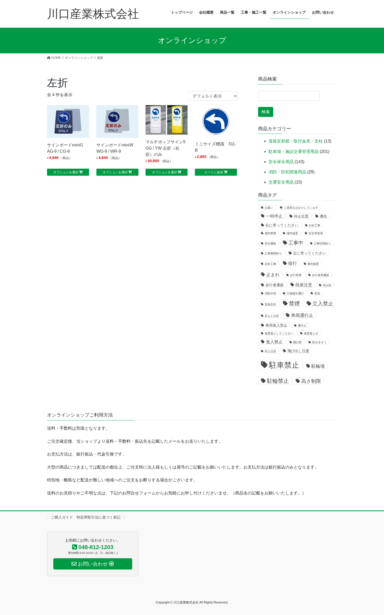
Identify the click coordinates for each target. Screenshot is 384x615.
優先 (323, 216)
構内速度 (313, 263)
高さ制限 (311, 381)
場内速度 (292, 233)
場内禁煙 (270, 233)
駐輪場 (318, 366)
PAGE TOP (370, 591)
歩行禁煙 (295, 275)
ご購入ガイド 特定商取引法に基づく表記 (85, 517)
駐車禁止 (284, 365)
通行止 (302, 325)
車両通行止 (302, 315)
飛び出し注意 (298, 351)
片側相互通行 (295, 293)
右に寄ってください (281, 225)
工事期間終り (273, 253)
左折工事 (270, 263)
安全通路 (270, 243)
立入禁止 (322, 303)
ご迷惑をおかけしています (301, 207)
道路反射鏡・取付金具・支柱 (296, 141)
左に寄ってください (309, 253)
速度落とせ (311, 333)
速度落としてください (279, 333)
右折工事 (314, 225)
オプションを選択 (65, 172)
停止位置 (301, 216)
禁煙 (294, 303)
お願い (269, 207)
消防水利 (270, 293)
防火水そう (319, 342)
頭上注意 (270, 351)
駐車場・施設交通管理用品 (294, 151)
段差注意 (303, 285)
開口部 (297, 342)
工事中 (295, 243)
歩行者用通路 (320, 275)
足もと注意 (272, 315)
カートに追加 (213, 172)
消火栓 (327, 285)
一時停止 (274, 216)
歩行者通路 (274, 285)
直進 (317, 293)
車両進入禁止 (276, 325)
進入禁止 (274, 342)
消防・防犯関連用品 (287, 172)
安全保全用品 (281, 162)
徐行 (292, 263)
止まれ (273, 274)
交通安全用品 (281, 182)
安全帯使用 (316, 233)
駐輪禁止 (278, 381)
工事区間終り (322, 243)
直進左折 (270, 304)
